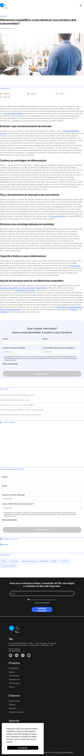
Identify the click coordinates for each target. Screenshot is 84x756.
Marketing (44, 561)
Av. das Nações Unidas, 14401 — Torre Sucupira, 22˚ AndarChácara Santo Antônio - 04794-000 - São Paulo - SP (32, 644)
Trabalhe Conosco (16, 712)
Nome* (5, 339)
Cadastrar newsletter (42, 609)
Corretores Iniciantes (8, 566)
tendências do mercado (25, 290)
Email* (45, 339)
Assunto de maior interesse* (14, 348)
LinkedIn (3, 312)
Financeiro (64, 561)
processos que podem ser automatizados (17, 288)
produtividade (74, 266)
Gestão (3, 16)
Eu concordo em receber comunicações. (42, 600)
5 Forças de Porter (57, 216)
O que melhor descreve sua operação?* (59, 348)
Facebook (73, 309)
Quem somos (14, 701)
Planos (11, 687)
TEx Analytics (14, 683)
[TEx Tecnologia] (14, 630)
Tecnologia (14, 561)
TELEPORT (13, 668)
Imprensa (12, 708)
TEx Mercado (14, 679)
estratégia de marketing (13, 113)
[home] (4, 5)
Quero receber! (42, 373)
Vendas (4, 561)
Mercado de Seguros (29, 561)
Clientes (12, 705)
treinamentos (41, 288)
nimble (11, 672)
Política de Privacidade (10, 364)
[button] (80, 5)
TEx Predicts (14, 676)
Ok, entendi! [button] (22, 748)
